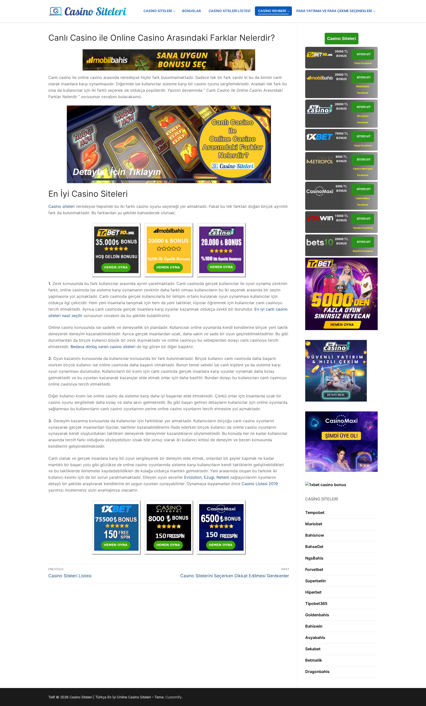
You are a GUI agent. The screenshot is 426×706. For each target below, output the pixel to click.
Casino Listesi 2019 (260, 483)
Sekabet (312, 648)
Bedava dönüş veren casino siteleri (103, 346)
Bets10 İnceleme (363, 250)
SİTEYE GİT (364, 54)
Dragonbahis (317, 671)
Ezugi (209, 477)
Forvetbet (314, 569)
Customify (173, 697)
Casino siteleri (61, 206)
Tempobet (314, 512)
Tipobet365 (316, 603)
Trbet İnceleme (363, 63)
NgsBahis (314, 558)
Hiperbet (313, 592)
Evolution (193, 477)
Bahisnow (314, 535)
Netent (222, 477)
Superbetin (315, 580)
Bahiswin (313, 626)
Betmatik (313, 660)
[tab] (341, 58)
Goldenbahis (317, 614)
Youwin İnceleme (363, 227)
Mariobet (313, 523)
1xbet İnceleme (363, 145)
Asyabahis (315, 637)
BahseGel (314, 546)
